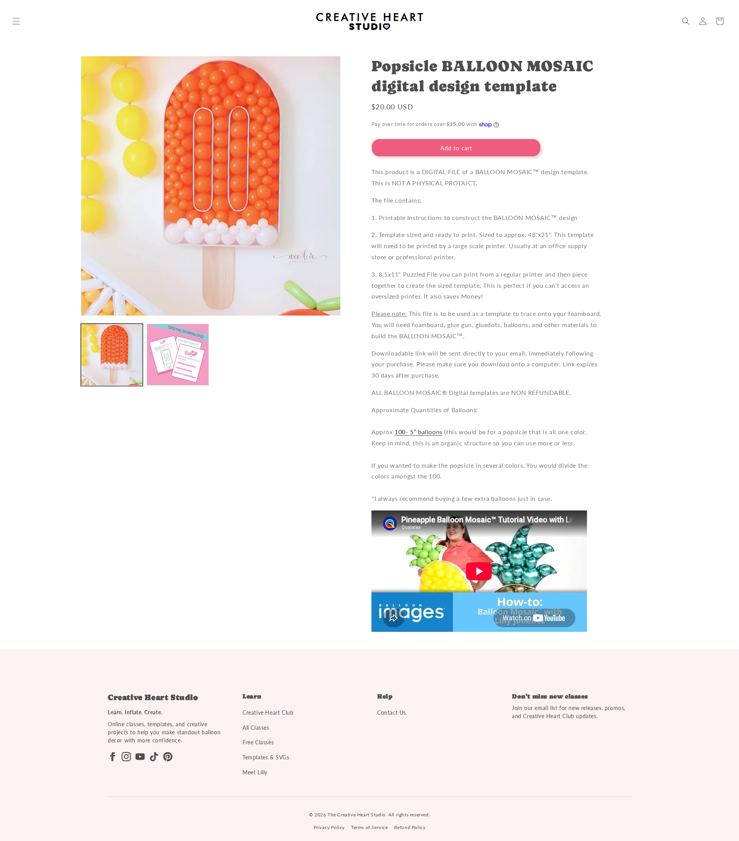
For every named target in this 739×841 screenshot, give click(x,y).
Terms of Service (369, 827)
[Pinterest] (167, 756)
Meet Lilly (255, 772)
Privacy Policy (329, 827)
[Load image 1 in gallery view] (112, 355)
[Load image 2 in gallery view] (178, 355)
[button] (16, 21)
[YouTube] (140, 756)
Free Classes (258, 742)
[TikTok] (154, 756)
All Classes (255, 727)
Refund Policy (410, 827)
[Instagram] (126, 756)
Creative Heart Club (267, 712)
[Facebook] (112, 756)
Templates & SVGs (265, 757)
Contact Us (391, 712)
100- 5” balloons (419, 431)
